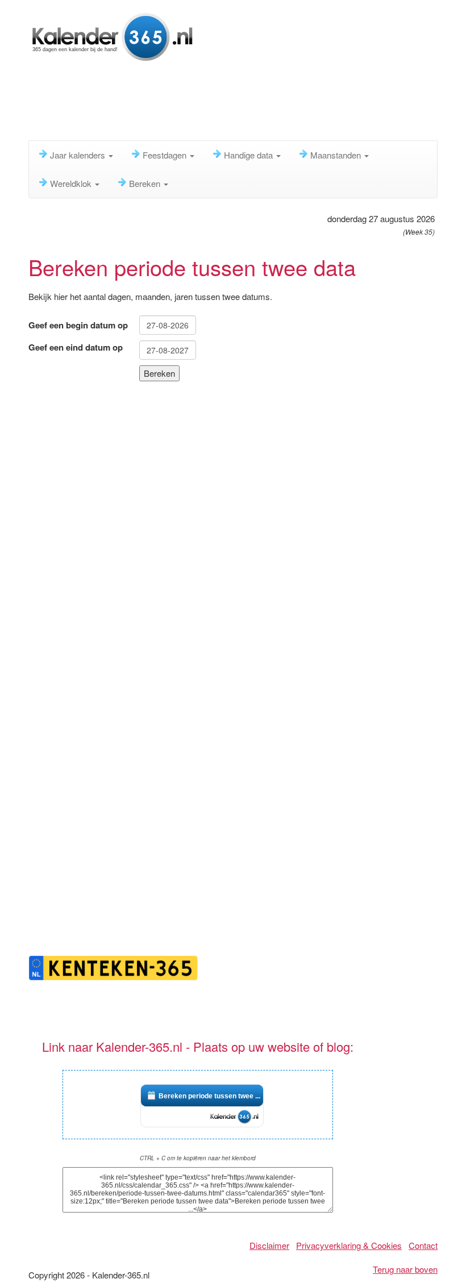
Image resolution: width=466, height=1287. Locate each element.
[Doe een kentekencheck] (113, 966)
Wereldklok (72, 183)
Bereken (146, 183)
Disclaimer (269, 1245)
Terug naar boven (405, 1269)
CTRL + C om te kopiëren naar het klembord (198, 1158)
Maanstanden (336, 155)
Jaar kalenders (78, 155)
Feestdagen (166, 155)
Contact (423, 1245)
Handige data (249, 155)
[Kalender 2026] (112, 35)
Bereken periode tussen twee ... (209, 1096)
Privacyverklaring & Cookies (349, 1245)
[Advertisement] (235, 105)
